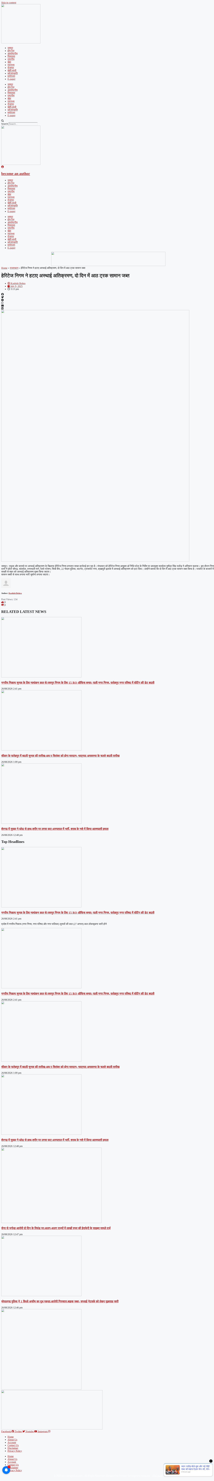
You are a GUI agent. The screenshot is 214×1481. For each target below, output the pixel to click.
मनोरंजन (11, 76)
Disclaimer (13, 1448)
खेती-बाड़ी (12, 70)
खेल (9, 62)
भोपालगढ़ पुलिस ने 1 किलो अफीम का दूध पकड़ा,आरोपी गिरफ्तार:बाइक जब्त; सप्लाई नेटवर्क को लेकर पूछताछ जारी (59, 1301)
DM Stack (158, 1475)
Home (4, 268)
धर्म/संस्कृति (13, 73)
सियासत (11, 56)
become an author (15, 174)
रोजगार (11, 67)
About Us (12, 1439)
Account (12, 1442)
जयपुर (10, 48)
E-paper (11, 79)
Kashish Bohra (15, 593)
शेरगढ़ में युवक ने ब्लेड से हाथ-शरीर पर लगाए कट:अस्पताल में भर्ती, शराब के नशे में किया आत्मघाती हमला (54, 828)
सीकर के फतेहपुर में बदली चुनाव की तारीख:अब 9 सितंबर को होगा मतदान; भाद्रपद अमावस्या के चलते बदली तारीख (60, 755)
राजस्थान (14, 268)
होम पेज (11, 50)
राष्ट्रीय (11, 59)
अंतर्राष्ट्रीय (13, 53)
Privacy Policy (15, 1451)
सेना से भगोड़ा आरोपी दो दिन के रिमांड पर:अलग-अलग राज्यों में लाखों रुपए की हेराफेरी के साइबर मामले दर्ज (55, 1228)
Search (4, 123)
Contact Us (13, 1445)
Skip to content (8, 2)
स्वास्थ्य (11, 65)
